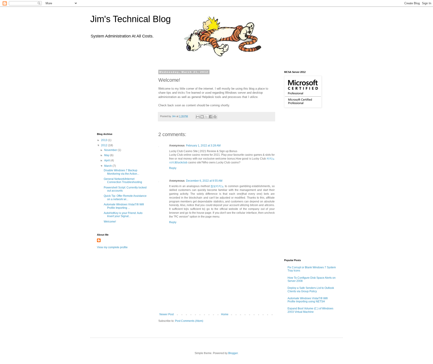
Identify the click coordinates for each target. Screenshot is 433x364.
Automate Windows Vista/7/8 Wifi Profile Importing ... (124, 206)
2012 (104, 145)
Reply (172, 168)
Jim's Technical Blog (130, 19)
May (107, 155)
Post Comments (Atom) (189, 320)
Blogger (233, 353)
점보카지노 (217, 186)
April (107, 160)
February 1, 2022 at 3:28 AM (203, 145)
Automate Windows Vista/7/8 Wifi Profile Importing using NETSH (308, 300)
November (111, 150)
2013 (104, 140)
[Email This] (198, 116)
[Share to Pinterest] (215, 116)
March (108, 165)
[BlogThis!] (202, 116)
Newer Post (166, 314)
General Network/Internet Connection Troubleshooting (123, 180)
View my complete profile (112, 247)
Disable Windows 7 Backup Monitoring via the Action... (121, 172)
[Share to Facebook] (210, 116)
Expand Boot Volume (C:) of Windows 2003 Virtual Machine (310, 310)
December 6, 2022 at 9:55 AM (204, 180)
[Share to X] (206, 116)
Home (224, 314)
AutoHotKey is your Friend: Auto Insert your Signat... (123, 214)
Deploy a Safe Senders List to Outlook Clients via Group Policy (311, 289)
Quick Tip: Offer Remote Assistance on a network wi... (125, 197)
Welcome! (110, 221)
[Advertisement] (216, 300)
